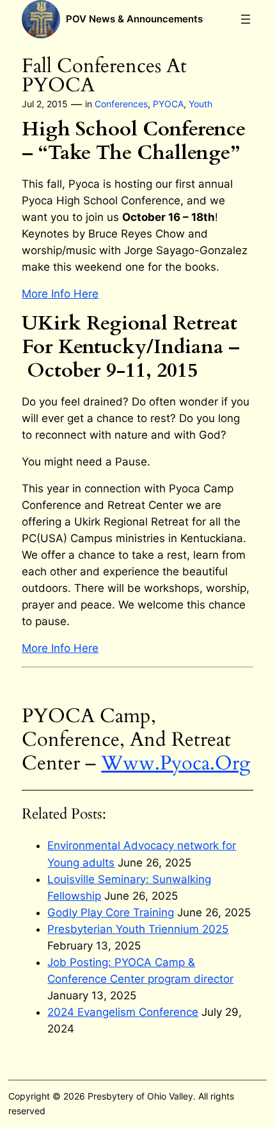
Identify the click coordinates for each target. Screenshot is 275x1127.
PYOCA (168, 103)
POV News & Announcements (134, 19)
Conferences (121, 103)
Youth (200, 103)
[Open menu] (245, 19)
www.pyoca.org (175, 763)
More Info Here (60, 293)
